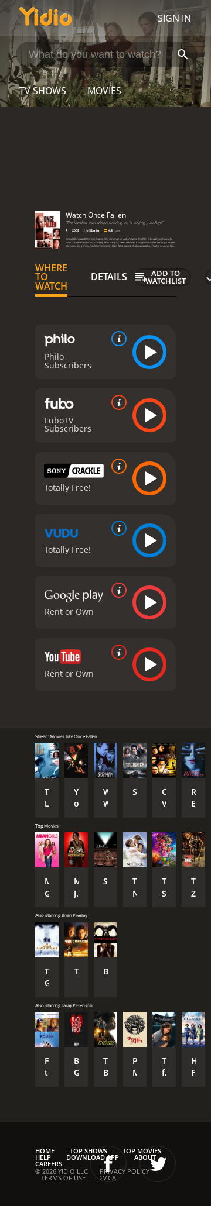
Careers (48, 1163)
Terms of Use (63, 1177)
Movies (104, 90)
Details (109, 276)
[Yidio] (46, 18)
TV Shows (42, 90)
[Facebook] (108, 1164)
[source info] (117, 338)
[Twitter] (157, 1164)
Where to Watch (51, 277)
